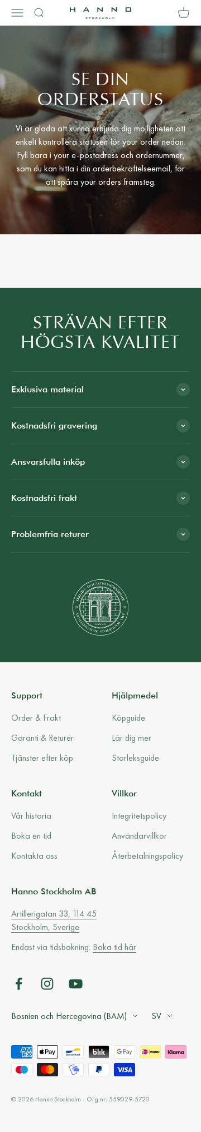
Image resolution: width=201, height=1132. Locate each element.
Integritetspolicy (139, 815)
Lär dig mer (131, 738)
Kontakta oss (34, 856)
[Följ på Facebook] (18, 983)
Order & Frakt (36, 718)
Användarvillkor (139, 835)
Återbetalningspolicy (147, 856)
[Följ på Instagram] (47, 983)
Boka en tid (31, 835)
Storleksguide (135, 758)
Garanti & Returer (42, 738)
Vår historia (31, 815)
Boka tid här (114, 947)
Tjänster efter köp (42, 758)
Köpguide (128, 718)
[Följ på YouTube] (75, 983)
